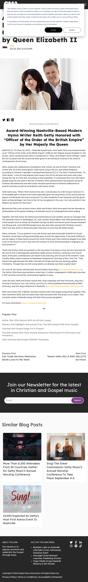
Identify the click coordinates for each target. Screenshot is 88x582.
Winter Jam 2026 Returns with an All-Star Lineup (26, 320)
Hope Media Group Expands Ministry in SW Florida (47, 562)
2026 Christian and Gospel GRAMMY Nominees (25, 339)
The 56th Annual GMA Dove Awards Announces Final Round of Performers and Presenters (41, 334)
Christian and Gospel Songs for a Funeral (23, 328)
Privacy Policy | (10, 577)
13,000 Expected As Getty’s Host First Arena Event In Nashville (21, 519)
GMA (12, 46)
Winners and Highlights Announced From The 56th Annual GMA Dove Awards (40, 324)
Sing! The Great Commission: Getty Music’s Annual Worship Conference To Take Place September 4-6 (64, 471)
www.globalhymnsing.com (70, 269)
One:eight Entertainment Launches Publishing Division (47, 557)
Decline (72, 30)
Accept (53, 30)
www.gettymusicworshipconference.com (64, 286)
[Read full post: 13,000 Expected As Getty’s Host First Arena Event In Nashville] (22, 499)
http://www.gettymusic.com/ (34, 303)
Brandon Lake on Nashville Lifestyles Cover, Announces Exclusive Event (47, 550)
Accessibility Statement (50, 577)
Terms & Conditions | (28, 577)
